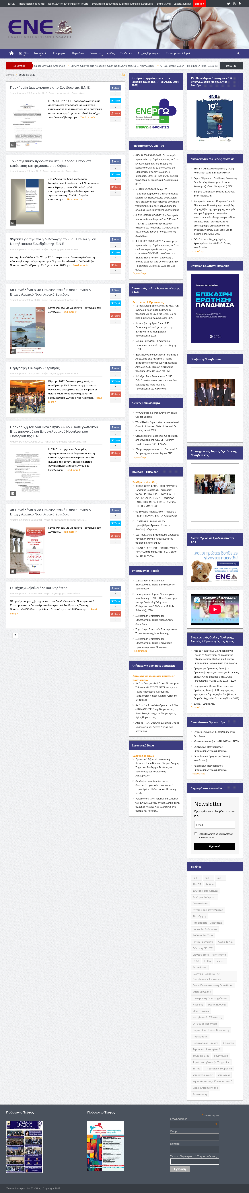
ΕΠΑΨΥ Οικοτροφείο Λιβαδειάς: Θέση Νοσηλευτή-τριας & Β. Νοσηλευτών (61, 65)
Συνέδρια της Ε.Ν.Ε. (75, 300)
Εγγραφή (214, 846)
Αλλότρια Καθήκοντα (204, 897)
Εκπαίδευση (200, 967)
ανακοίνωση (200, 1094)
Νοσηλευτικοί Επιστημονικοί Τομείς (68, 3)
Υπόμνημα (224, 1074)
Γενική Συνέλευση (203, 941)
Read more (87, 117)
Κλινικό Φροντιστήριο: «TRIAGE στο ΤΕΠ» (216, 741)
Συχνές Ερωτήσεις (149, 53)
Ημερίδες (198, 1004)
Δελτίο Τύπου (225, 941)
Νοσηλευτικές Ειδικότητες (207, 1017)
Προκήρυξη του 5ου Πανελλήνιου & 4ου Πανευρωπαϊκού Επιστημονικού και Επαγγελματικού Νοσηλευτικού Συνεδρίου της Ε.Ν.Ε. (54, 431)
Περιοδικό (78, 53)
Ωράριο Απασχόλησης (205, 1087)
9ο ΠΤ (220, 877)
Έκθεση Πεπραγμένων (205, 890)
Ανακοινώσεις (78, 93)
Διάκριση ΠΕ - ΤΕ (203, 948)
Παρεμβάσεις (200, 1036)
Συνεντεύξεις (221, 1055)
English (199, 3)
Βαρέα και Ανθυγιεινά (205, 929)
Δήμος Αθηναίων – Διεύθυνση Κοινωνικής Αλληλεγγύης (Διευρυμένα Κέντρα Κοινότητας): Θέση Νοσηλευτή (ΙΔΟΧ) (216, 182)
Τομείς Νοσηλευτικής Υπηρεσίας (211, 1062)
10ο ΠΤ (197, 884)
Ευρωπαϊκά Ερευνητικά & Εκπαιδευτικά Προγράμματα (122, 3)
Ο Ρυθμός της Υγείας (205, 1023)
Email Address (193, 1118)
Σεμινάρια (228, 1042)
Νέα (26, 53)
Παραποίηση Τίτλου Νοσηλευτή (211, 1030)
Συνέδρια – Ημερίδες (102, 53)
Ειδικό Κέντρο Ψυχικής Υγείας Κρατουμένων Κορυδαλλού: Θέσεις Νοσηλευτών (212, 243)
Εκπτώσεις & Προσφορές (148, 302)
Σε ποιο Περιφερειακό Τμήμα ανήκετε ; (193, 1156)
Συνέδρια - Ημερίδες (145, 482)
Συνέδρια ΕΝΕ (201, 1055)
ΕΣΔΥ (196, 961)
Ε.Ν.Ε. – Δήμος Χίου (204, 703)
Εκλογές (220, 961)
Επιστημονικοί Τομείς (178, 53)
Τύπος (196, 1068)
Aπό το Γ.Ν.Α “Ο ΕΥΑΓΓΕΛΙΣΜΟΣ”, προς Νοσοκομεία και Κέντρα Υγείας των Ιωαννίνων (157, 726)
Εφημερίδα (59, 53)
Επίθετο (175, 1143)
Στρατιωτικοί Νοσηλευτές (207, 1049)
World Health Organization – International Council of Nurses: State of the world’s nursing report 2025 (157, 426)
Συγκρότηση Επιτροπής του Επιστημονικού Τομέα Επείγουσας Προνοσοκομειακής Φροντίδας (153, 643)
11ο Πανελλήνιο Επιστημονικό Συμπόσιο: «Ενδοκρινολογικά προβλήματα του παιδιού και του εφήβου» (157, 538)
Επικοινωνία (164, 3)
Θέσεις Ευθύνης (217, 1004)
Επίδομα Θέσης (202, 991)
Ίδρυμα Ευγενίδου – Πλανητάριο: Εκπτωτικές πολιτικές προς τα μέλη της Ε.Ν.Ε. (156, 345)
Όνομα (174, 1131)
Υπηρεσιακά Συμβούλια (218, 1068)
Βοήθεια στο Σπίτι (203, 935)
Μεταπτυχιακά (201, 1010)
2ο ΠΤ (196, 877)
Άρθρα (210, 884)
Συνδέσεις (126, 53)
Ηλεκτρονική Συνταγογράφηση (210, 998)
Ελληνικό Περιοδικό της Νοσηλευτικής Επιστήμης (207, 976)
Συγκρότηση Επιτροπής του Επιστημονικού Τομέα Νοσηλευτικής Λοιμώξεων (154, 620)
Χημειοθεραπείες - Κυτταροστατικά (212, 1081)
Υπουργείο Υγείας (203, 1074)
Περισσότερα (140, 273)
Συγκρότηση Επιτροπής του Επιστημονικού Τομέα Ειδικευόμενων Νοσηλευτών (155, 584)
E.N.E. (11, 3)
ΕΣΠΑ (207, 961)
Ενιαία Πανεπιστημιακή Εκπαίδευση (213, 985)
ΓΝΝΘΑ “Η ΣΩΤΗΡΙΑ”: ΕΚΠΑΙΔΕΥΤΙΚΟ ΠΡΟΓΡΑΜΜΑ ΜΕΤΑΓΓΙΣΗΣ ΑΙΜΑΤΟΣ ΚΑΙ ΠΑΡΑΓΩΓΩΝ (156, 552)
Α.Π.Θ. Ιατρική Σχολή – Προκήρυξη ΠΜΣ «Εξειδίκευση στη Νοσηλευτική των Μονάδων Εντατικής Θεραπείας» (171, 65)
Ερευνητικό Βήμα (143, 755)
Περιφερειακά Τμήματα (31, 3)
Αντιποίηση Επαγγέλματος (208, 909)
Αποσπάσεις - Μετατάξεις (207, 922)
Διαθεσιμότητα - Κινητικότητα (209, 954)
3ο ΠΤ (208, 877)
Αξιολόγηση (199, 916)
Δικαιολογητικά (182, 3)
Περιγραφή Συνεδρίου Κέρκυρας (35, 368)
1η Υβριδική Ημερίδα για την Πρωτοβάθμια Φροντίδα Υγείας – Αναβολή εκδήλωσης (152, 525)
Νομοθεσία (40, 53)
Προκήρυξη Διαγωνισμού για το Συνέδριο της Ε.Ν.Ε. (50, 87)
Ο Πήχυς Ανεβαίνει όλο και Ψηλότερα (38, 588)
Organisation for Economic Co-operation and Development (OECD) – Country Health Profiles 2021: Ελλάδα (156, 439)
